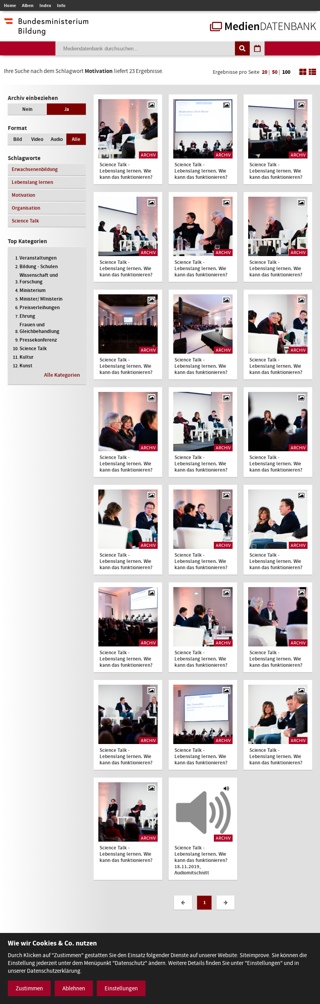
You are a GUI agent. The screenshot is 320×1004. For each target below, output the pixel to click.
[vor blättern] (226, 902)
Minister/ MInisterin (41, 299)
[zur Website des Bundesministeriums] (46, 32)
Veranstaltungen (38, 258)
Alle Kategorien (62, 375)
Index (45, 5)
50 (274, 72)
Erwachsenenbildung (35, 169)
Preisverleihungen (40, 307)
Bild (17, 139)
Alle (76, 139)
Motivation (23, 195)
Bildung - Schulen (39, 266)
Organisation (26, 208)
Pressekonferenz (38, 339)
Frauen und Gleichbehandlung (39, 328)
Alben (28, 5)
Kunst (26, 365)
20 (264, 72)
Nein (27, 109)
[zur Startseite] (263, 27)
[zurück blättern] (183, 902)
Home (10, 5)
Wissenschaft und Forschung (39, 278)
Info (61, 5)
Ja (66, 109)
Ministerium (33, 290)
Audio (57, 139)
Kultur (27, 357)
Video (37, 139)
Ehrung (27, 316)
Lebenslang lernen (32, 182)
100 (286, 72)
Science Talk (25, 220)
